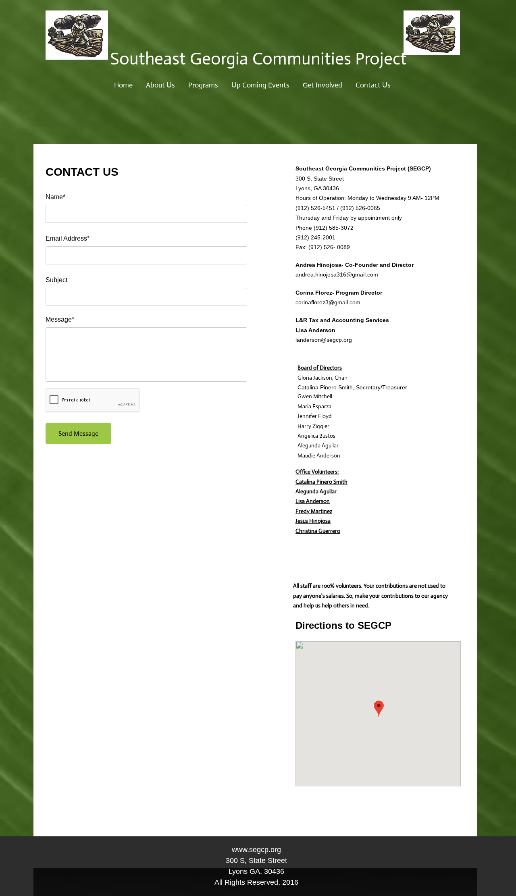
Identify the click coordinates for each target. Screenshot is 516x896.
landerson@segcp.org (323, 340)
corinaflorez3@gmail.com (327, 302)
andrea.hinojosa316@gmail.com (336, 274)
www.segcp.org (256, 850)
